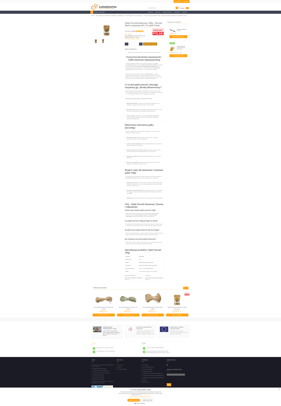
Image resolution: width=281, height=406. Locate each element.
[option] (103, 304)
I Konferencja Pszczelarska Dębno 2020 (153, 373)
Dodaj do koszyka (151, 44)
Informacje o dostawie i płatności (132, 38)
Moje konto (178, 1)
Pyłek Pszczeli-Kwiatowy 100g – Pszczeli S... (177, 308)
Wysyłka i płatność (147, 369)
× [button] (279, 389)
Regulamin (145, 365)
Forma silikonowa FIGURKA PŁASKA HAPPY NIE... (181, 48)
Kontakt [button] (184, 12)
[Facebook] (167, 365)
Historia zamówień (122, 369)
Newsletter (146, 382)
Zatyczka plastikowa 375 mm (181, 30)
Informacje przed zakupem (99, 368)
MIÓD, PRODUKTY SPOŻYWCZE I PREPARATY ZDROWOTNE (110, 15)
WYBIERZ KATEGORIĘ (99, 12)
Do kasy (185, 1)
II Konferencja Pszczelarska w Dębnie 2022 (153, 375)
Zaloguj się (120, 365)
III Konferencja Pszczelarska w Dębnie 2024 (153, 377)
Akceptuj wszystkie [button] (133, 400)
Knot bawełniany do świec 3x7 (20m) (103, 308)
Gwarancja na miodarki (98, 375)
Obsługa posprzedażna (98, 377)
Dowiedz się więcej (145, 394)
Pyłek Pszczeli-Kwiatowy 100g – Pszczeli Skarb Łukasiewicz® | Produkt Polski (165, 15)
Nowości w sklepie (167, 12)
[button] (140, 397)
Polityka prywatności (148, 367)
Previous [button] (184, 288)
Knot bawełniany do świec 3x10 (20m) (128, 308)
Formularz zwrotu (147, 371)
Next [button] (187, 288)
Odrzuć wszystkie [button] (147, 400)
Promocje (150, 12)
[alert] (140, 397)
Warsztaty (158, 12)
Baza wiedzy (177, 12)
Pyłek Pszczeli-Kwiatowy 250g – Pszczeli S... (153, 308)
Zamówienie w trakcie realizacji (101, 370)
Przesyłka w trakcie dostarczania (101, 372)
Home (92, 15)
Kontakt (145, 379)
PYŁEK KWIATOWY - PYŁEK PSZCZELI (134, 15)
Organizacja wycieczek (98, 379)
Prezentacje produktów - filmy (110, 327)
